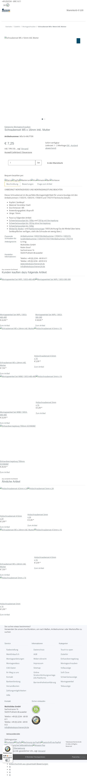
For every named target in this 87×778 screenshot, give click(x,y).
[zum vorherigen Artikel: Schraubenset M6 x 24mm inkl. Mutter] (72, 27)
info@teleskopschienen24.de (33, 266)
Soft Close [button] (65, 672)
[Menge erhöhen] (37, 167)
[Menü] (11, 746)
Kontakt (9, 677)
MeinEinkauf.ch (12, 654)
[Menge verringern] (6, 162)
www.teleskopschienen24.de (33, 264)
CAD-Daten (11, 668)
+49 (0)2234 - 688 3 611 (11, 1)
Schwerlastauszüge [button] (69, 677)
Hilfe (8, 695)
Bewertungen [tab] (28, 184)
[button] (56, 10)
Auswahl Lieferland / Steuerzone (18, 152)
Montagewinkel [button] (67, 681)
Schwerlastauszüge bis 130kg (21, 220)
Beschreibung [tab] (12, 184)
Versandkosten (12, 686)
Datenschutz (39, 649)
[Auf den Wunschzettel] (78, 40)
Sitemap (37, 668)
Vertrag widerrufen (13, 734)
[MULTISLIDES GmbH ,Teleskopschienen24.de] (6, 10)
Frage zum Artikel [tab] (44, 184)
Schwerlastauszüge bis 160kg (21, 226)
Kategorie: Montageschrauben (17, 127)
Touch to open (67, 649)
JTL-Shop (82, 757)
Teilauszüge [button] (66, 686)
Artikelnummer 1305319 (31, 236)
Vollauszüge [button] (66, 668)
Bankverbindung (13, 681)
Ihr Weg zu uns (12, 672)
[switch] (7, 760)
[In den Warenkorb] (6, 35)
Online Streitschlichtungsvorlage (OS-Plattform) (44, 675)
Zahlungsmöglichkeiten (16, 690)
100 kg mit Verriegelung (48, 220)
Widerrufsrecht (40, 659)
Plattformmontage (36, 228)
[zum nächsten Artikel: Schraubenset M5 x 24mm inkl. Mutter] (68, 27)
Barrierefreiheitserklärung (45, 682)
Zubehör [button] (65, 654)
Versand (24, 148)
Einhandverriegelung (70, 659)
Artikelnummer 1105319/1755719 (38, 239)
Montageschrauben (69, 663)
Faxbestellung (12, 649)
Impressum (38, 663)
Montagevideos (12, 663)
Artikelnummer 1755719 (62, 239)
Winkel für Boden (16, 228)
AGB (35, 654)
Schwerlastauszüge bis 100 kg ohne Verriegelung (30, 223)
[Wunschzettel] (62, 10)
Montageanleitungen (15, 659)
